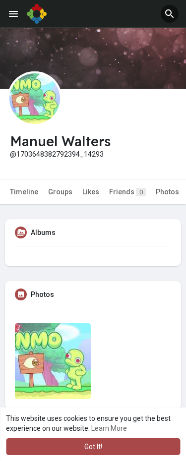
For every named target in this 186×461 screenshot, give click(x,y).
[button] (170, 14)
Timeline (24, 192)
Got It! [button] (93, 447)
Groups (60, 192)
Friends (126, 192)
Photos (167, 192)
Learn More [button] (109, 428)
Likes (90, 192)
